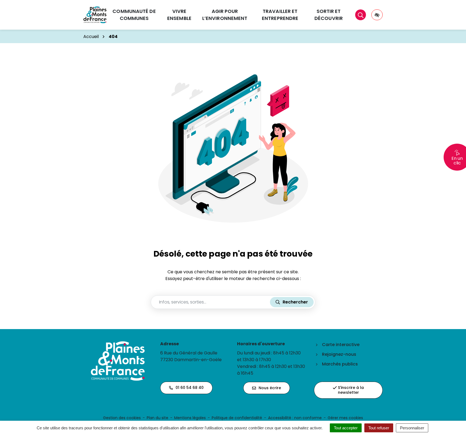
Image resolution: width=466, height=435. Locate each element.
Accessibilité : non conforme (295, 417)
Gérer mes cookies (345, 417)
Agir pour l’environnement (225, 15)
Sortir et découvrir (328, 15)
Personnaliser (412, 428)
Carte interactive (340, 344)
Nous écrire (270, 388)
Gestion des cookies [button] (122, 417)
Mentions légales (190, 417)
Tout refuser (378, 428)
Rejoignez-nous (339, 354)
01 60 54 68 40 (190, 387)
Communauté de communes (134, 15)
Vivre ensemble (179, 15)
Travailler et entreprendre (280, 15)
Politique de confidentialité (237, 417)
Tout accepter (346, 428)
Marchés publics (340, 364)
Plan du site (157, 417)
